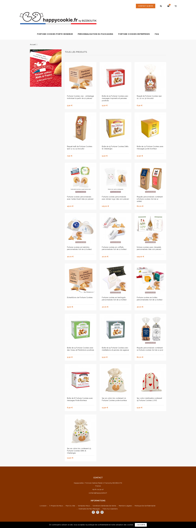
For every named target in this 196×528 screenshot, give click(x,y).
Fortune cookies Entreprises (134, 34)
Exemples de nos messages (89, 509)
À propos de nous (56, 506)
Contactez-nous (84, 506)
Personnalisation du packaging (95, 34)
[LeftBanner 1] (45, 68)
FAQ (157, 34)
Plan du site (70, 506)
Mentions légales (125, 506)
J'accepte (140, 525)
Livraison (43, 506)
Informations (98, 501)
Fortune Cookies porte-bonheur (55, 34)
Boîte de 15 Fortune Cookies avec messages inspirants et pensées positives (115, 98)
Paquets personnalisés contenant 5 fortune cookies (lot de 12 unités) (150, 199)
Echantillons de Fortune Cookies (80, 297)
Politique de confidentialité (145, 506)
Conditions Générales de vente (104, 506)
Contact (98, 478)
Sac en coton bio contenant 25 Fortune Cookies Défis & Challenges (79, 451)
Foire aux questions (110, 509)
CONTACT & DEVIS (145, 6)
